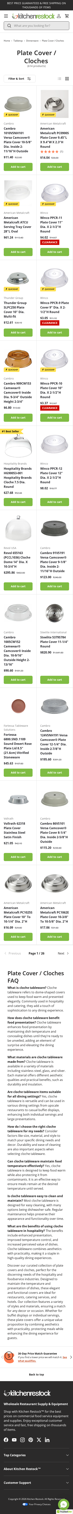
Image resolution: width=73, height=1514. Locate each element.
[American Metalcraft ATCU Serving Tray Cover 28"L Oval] (18, 193)
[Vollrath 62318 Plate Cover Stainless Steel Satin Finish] (18, 799)
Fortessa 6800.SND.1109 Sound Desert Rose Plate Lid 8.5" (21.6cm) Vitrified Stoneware (18, 746)
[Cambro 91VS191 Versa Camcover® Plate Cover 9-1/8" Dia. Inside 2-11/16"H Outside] (54, 528)
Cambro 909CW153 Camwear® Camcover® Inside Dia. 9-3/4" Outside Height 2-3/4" (18, 392)
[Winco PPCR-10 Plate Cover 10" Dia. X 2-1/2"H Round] (54, 358)
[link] (15, 953)
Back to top (36, 1374)
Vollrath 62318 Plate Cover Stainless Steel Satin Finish (14, 830)
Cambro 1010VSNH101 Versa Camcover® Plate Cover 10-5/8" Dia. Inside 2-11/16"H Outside (18, 139)
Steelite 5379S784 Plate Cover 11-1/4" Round (54, 641)
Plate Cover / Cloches (53, 40)
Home (7, 40)
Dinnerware (32, 40)
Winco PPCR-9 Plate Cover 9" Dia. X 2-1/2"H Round (54, 307)
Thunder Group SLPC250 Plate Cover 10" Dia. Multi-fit (15, 310)
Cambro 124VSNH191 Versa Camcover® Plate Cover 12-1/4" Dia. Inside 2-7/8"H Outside (54, 742)
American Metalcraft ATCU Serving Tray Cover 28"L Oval (17, 224)
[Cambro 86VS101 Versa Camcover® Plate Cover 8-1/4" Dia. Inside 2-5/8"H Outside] (54, 799)
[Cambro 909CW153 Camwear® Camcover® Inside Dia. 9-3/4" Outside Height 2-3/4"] (18, 358)
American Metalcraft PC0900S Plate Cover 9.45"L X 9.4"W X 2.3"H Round (54, 137)
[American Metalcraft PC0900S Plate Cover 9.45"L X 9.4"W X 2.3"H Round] (54, 104)
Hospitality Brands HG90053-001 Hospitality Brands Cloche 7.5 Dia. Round (18, 477)
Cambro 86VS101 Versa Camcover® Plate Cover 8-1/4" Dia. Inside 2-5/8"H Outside (54, 832)
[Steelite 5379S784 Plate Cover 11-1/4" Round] (54, 612)
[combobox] (36, 25)
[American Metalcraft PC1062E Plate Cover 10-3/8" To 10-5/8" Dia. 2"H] (54, 883)
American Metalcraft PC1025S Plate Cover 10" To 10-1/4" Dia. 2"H (18, 915)
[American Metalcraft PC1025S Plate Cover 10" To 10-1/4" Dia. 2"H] (18, 883)
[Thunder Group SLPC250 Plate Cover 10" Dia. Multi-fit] (18, 278)
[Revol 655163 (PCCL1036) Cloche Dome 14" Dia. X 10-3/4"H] (18, 528)
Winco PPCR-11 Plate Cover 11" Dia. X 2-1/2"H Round (51, 224)
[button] (67, 16)
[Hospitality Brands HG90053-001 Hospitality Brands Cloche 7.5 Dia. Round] (18, 444)
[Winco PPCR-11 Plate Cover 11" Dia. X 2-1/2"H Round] (54, 193)
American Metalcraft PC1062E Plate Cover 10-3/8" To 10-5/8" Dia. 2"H (54, 915)
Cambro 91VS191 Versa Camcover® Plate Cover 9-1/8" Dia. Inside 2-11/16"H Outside (53, 562)
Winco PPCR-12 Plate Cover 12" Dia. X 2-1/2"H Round (51, 475)
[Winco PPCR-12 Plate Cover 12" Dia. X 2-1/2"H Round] (54, 444)
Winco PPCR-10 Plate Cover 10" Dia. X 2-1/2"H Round (51, 390)
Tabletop (18, 40)
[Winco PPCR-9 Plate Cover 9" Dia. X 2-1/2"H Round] (54, 278)
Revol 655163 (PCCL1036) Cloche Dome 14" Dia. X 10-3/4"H (17, 560)
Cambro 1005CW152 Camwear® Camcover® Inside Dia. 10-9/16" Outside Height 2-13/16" (17, 651)
